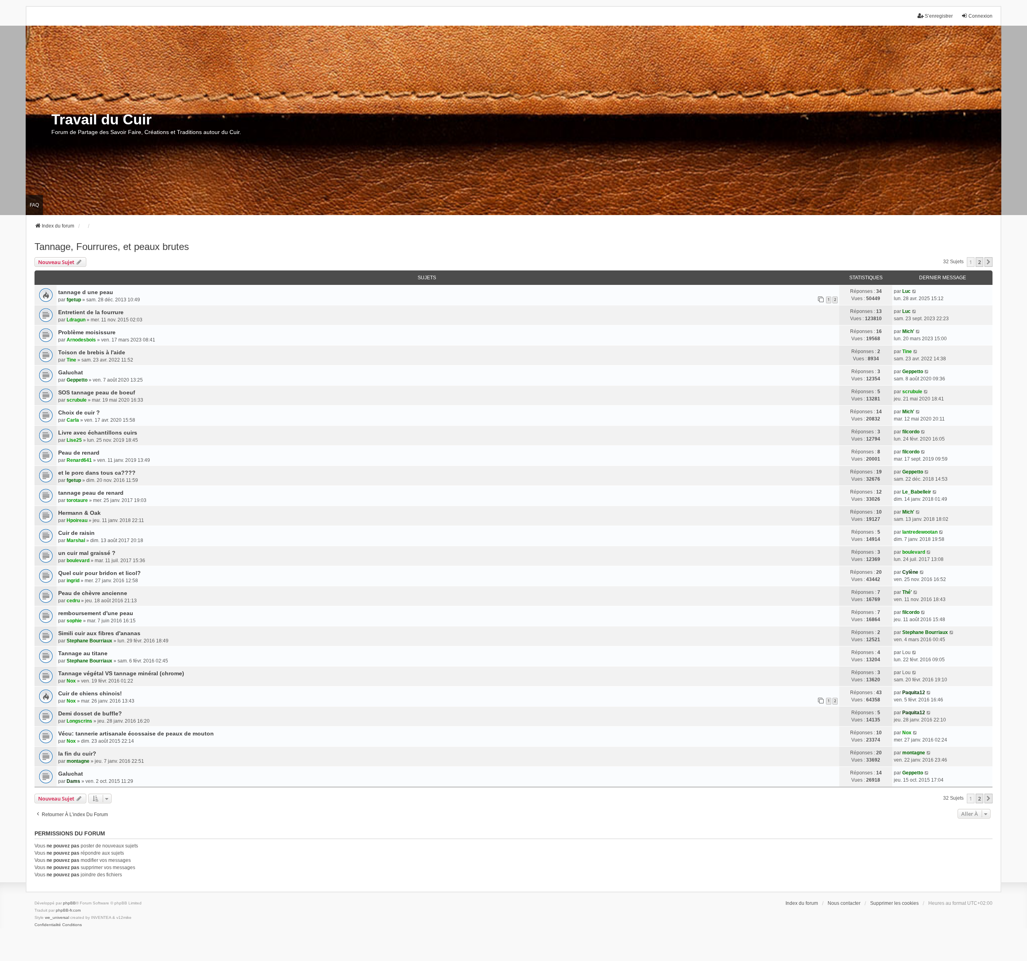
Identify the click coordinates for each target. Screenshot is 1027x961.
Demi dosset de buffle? (90, 713)
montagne (78, 761)
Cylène (910, 572)
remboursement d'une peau (95, 613)
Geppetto (77, 380)
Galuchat (70, 372)
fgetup (74, 300)
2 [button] (979, 262)
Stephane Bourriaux (89, 641)
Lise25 (74, 440)
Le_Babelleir (916, 492)
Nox (71, 681)
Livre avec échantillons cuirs (97, 432)
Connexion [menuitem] (980, 16)
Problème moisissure (87, 332)
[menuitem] (48, 924)
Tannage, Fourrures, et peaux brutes (112, 246)
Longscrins (79, 721)
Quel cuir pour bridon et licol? (99, 573)
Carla (73, 420)
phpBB (69, 903)
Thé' (907, 592)
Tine (71, 360)
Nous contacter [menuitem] (844, 903)
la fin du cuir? (77, 753)
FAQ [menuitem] (34, 205)
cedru (73, 600)
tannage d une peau (85, 292)
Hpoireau (77, 520)
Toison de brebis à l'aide (91, 352)
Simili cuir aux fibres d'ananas (99, 633)
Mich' (908, 331)
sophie (74, 621)
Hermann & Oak (79, 513)
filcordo (910, 432)
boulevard (78, 560)
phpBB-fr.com (68, 910)
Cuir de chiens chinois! (90, 693)
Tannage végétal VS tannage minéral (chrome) (121, 673)
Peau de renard (78, 452)
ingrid (73, 580)
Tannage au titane (83, 653)
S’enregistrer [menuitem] (939, 16)
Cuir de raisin (76, 533)
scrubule (77, 400)
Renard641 (79, 460)
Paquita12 (913, 692)
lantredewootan (920, 532)
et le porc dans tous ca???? (97, 472)
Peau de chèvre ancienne (92, 593)
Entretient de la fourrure (91, 312)
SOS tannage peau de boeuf (96, 392)
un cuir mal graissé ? (87, 553)
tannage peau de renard (91, 493)
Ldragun (76, 320)
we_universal (57, 917)
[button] (988, 262)
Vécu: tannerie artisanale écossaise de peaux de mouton (136, 733)
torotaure (77, 500)
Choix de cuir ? (79, 412)
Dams (73, 781)
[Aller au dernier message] (914, 291)
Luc (906, 291)
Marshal (76, 540)
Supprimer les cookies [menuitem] (894, 903)
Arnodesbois (81, 340)
